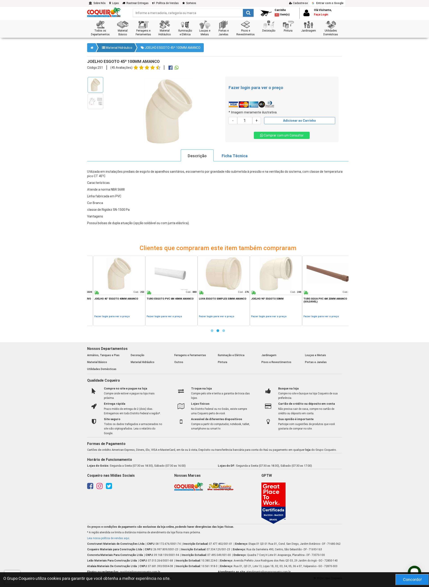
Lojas (115, 3)
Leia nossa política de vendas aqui (108, 538)
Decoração (137, 355)
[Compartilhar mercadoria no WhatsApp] (177, 68)
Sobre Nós (99, 3)
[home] (104, 12)
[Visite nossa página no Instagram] (100, 487)
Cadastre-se (300, 3)
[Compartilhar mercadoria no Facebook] (170, 68)
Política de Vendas (167, 3)
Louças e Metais (315, 355)
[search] (193, 13)
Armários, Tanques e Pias (103, 355)
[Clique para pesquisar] (248, 13)
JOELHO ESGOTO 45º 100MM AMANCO (172, 47)
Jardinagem (268, 355)
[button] (100, 28)
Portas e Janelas (316, 362)
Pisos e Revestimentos (276, 362)
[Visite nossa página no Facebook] (90, 487)
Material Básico (97, 362)
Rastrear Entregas (137, 3)
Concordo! (412, 579)
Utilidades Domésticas (101, 369)
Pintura (222, 362)
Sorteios (190, 3)
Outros (178, 362)
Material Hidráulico (118, 47)
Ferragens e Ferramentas (190, 355)
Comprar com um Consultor (283, 135)
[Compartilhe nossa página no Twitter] (109, 487)
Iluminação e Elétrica (231, 355)
